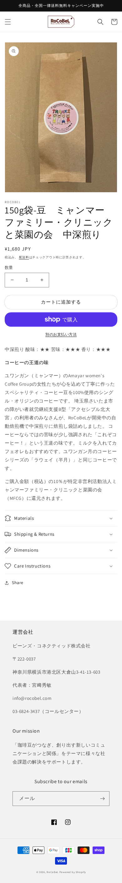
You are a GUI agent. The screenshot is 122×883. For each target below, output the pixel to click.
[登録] (102, 798)
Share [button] (17, 582)
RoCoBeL (52, 872)
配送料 (24, 257)
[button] (8, 22)
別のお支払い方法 (61, 334)
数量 (9, 267)
